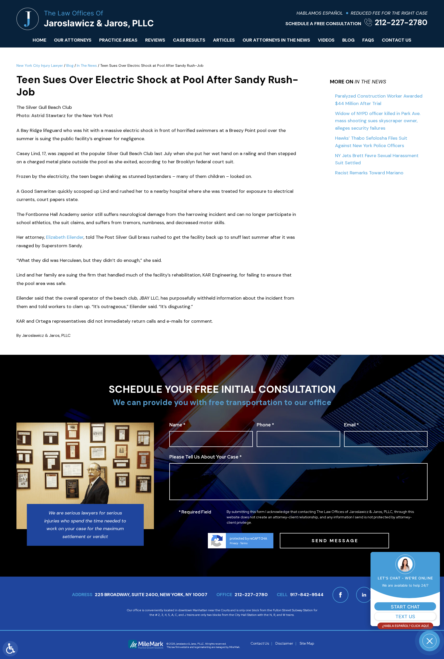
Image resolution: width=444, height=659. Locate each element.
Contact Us (396, 40)
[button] (429, 641)
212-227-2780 (401, 22)
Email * (351, 425)
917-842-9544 (306, 594)
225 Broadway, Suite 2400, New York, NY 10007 (151, 594)
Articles (224, 40)
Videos (326, 40)
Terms (244, 543)
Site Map (307, 643)
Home (39, 40)
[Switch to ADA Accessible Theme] (10, 648)
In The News (87, 65)
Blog (348, 40)
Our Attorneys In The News (276, 40)
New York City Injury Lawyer (39, 65)
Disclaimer (284, 643)
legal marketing (202, 647)
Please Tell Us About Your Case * (205, 457)
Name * (177, 425)
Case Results (189, 40)
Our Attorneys (72, 40)
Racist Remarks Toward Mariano (369, 173)
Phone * (265, 425)
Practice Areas (118, 40)
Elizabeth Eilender (65, 237)
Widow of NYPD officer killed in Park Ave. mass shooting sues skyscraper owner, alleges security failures (377, 120)
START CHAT (405, 606)
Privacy (234, 543)
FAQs (368, 40)
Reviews (155, 40)
